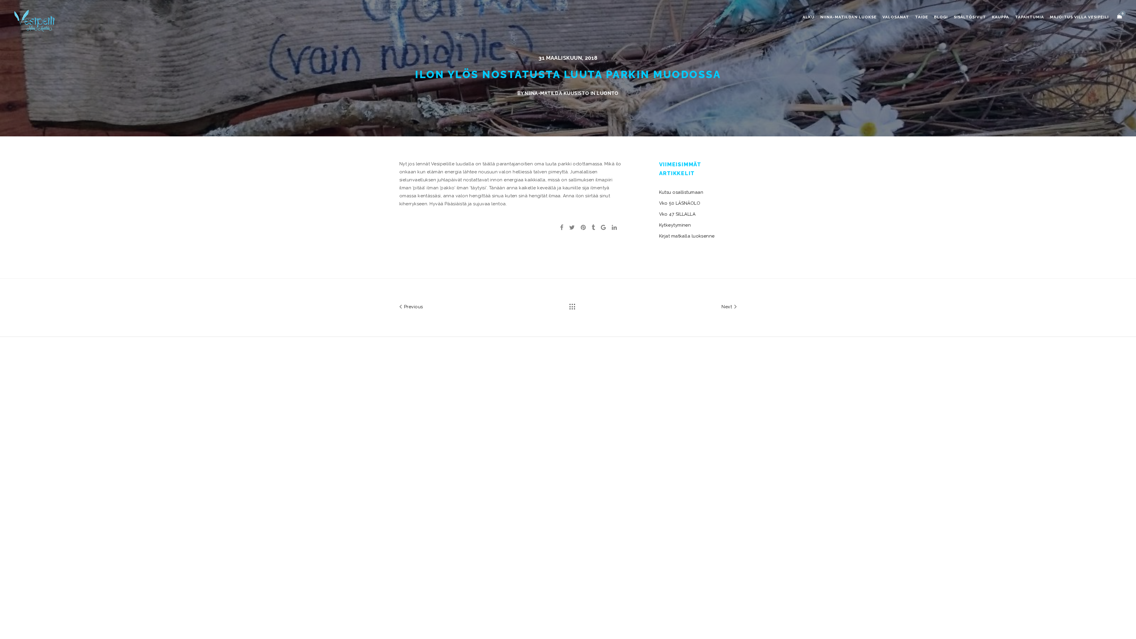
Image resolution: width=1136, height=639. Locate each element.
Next (727, 306)
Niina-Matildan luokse (848, 17)
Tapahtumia (1029, 17)
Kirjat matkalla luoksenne (687, 236)
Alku (808, 17)
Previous (413, 306)
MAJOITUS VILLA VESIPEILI (1079, 17)
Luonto (608, 93)
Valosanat (895, 17)
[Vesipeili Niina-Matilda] (35, 20)
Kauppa (1000, 17)
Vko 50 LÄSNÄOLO (680, 203)
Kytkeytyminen (675, 225)
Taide (921, 17)
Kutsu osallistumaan (681, 192)
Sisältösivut (970, 17)
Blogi (941, 17)
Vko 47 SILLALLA (677, 214)
